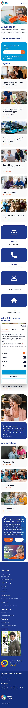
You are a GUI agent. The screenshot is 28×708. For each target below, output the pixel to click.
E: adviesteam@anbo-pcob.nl (8, 625)
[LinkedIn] (12, 687)
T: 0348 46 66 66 (5, 613)
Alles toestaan (14, 372)
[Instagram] (7, 687)
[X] (16, 687)
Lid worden (3, 586)
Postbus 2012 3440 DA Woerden (9, 606)
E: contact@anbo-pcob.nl (7, 615)
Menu (24, 3)
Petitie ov (7, 56)
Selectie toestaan (14, 376)
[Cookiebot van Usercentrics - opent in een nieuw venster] (20, 326)
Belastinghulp (8, 58)
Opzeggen (3, 591)
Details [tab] (14, 329)
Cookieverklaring (6, 703)
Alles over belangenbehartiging (11, 38)
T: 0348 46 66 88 (5, 622)
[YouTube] (21, 687)
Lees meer (19, 540)
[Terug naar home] (4, 3)
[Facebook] (3, 687)
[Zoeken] (21, 3)
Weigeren (14, 381)
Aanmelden (6, 679)
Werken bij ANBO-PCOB (7, 579)
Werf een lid (4, 589)
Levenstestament (18, 56)
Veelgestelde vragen (6, 574)
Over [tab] (23, 329)
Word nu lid (8, 540)
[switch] (24, 357)
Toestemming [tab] (5, 329)
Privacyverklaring (6, 702)
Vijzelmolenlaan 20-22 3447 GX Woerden (11, 598)
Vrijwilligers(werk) (5, 576)
